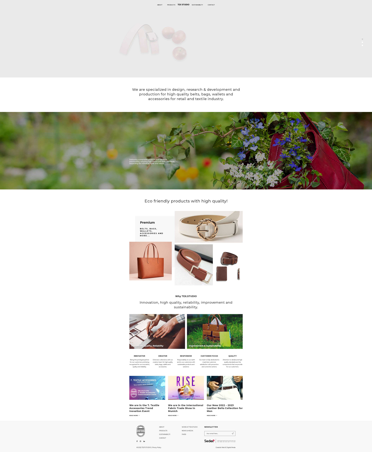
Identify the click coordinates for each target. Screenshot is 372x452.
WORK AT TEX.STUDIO (190, 427)
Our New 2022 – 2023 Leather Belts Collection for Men (225, 408)
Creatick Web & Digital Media (225, 447)
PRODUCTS (163, 431)
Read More (133, 415)
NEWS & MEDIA (187, 431)
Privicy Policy (156, 447)
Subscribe (233, 433)
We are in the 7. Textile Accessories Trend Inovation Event (144, 408)
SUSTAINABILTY (164, 434)
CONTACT (162, 438)
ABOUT (161, 427)
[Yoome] (152, 248)
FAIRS (184, 434)
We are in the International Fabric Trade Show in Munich (185, 408)
